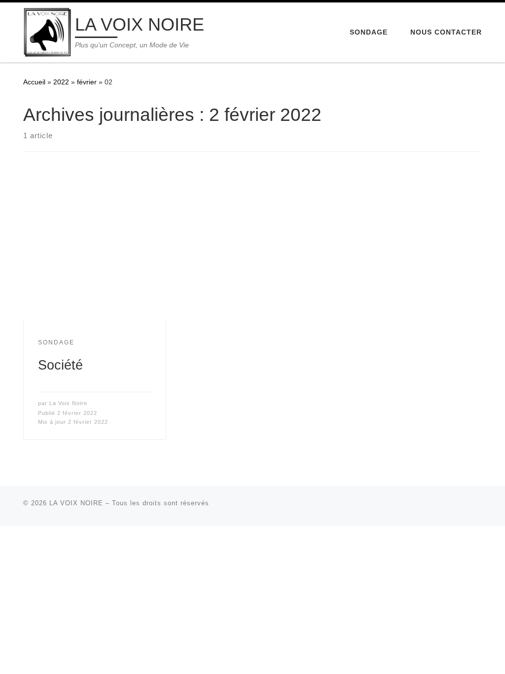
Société (60, 365)
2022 (61, 82)
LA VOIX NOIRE (76, 503)
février (87, 82)
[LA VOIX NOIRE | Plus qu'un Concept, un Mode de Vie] (47, 31)
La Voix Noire (68, 403)
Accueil (34, 82)
